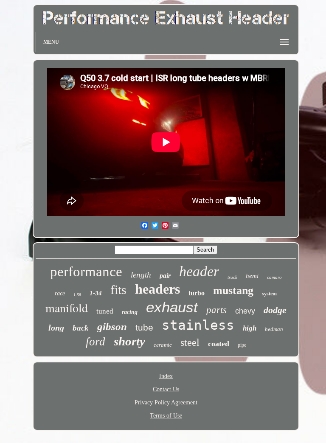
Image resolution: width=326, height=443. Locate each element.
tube (144, 327)
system (269, 294)
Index (166, 376)
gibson (112, 326)
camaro (274, 277)
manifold (66, 308)
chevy (245, 311)
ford (95, 341)
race (60, 293)
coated (218, 343)
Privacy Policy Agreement (166, 402)
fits (118, 290)
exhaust (172, 307)
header (199, 271)
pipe (242, 345)
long (56, 327)
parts (216, 310)
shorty (129, 341)
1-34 (96, 293)
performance (86, 271)
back (81, 327)
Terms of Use (166, 415)
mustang (233, 290)
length (141, 274)
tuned (104, 311)
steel (190, 342)
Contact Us (166, 389)
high (249, 328)
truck (232, 277)
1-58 (77, 294)
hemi (252, 275)
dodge (275, 310)
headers (157, 289)
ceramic (163, 345)
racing (130, 312)
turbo (196, 293)
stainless (198, 325)
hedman (274, 329)
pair (165, 275)
